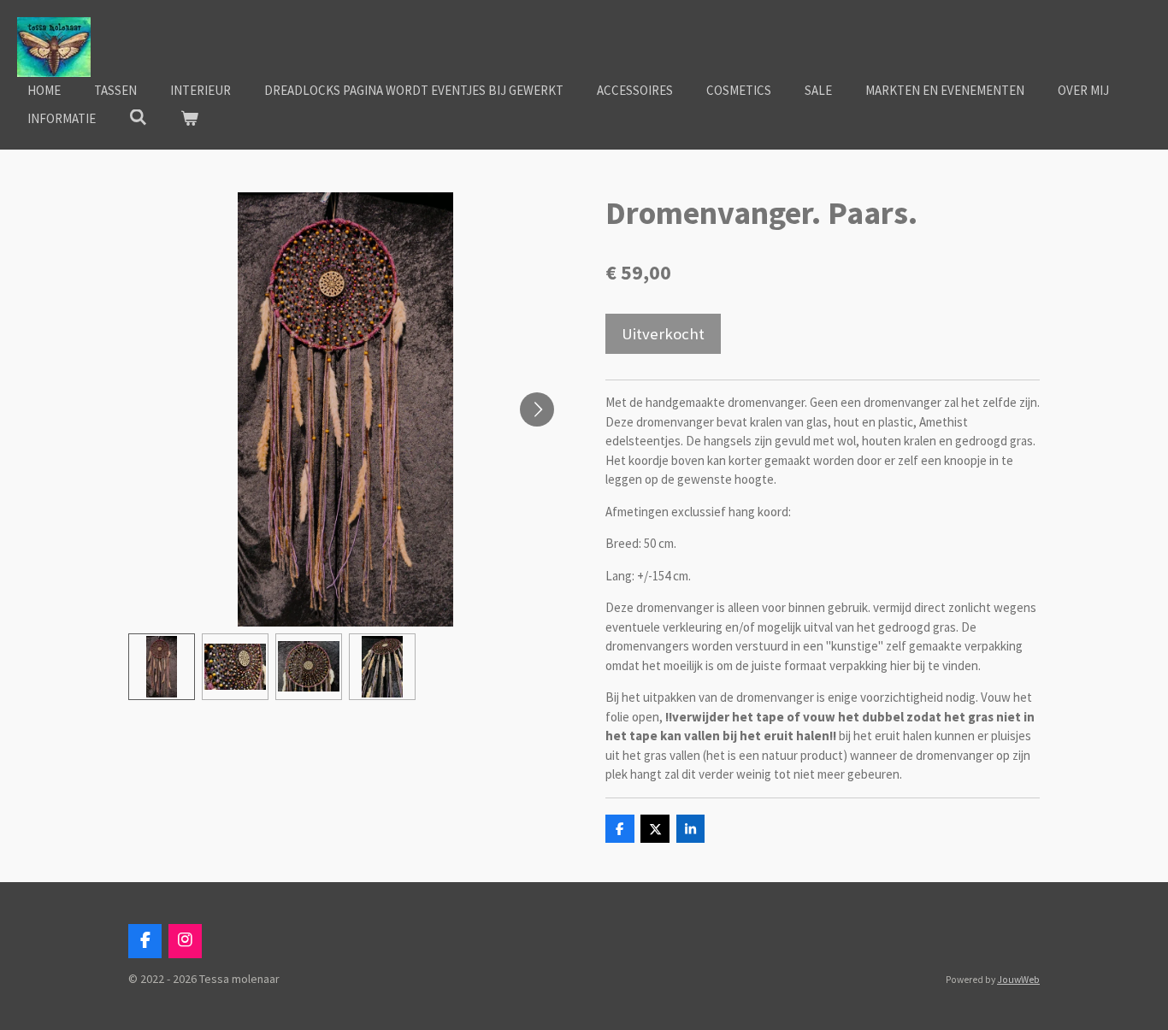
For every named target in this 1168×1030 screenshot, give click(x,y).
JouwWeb (1018, 980)
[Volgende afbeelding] (537, 409)
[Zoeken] (138, 117)
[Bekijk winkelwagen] (189, 119)
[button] (161, 666)
